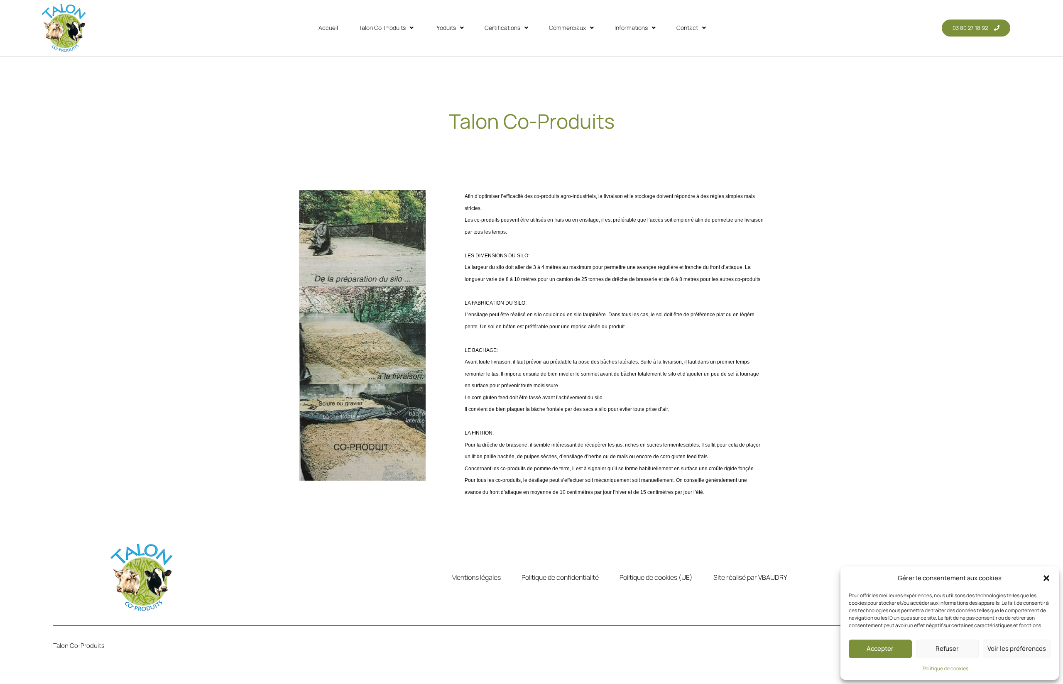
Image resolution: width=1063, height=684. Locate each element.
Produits (445, 28)
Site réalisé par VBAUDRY (750, 577)
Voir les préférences (1016, 648)
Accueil (328, 28)
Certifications (502, 28)
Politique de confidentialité (560, 577)
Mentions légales (476, 577)
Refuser (947, 648)
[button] (1046, 578)
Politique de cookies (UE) (656, 577)
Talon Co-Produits (382, 28)
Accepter (880, 648)
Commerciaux (567, 28)
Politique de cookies (945, 668)
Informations (631, 28)
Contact (687, 28)
